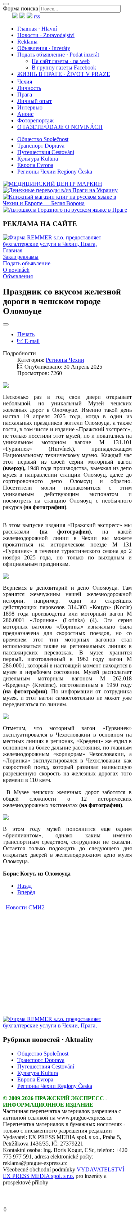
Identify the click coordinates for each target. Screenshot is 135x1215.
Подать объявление (26, 263)
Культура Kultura (37, 159)
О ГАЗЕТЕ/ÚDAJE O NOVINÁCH (60, 127)
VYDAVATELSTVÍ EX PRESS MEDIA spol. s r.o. (63, 1172)
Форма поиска (20, 8)
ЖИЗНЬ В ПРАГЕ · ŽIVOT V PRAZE (63, 74)
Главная (12, 250)
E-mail (31, 341)
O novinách (16, 270)
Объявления (18, 276)
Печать (26, 334)
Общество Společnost (42, 139)
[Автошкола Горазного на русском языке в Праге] (65, 210)
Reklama (27, 42)
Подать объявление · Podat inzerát (58, 54)
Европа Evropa (35, 165)
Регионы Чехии (65, 360)
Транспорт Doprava (40, 146)
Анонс (25, 114)
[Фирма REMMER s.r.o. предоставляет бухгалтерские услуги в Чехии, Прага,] (67, 244)
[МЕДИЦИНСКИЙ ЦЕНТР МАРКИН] (52, 184)
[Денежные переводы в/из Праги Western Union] (60, 190)
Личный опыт (34, 101)
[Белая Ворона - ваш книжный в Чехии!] (67, 203)
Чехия (24, 81)
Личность (29, 88)
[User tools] (6, 324)
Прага (24, 94)
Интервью (29, 107)
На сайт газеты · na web (61, 61)
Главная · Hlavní (37, 29)
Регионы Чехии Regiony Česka (54, 171)
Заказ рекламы (21, 257)
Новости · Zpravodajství (46, 35)
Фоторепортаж (35, 120)
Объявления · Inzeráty (43, 48)
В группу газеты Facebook (64, 67)
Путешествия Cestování (45, 152)
